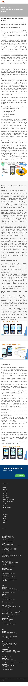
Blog (4, 522)
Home (3, 7)
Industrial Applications (8, 501)
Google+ (5, 520)
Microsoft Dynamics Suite (9, 499)
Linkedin (4, 518)
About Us (5, 489)
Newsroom (5, 505)
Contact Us (20, 475)
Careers (5, 503)
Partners (5, 493)
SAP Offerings (6, 497)
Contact (5, 491)
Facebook (5, 514)
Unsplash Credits (7, 507)
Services (5, 495)
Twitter (4, 516)
